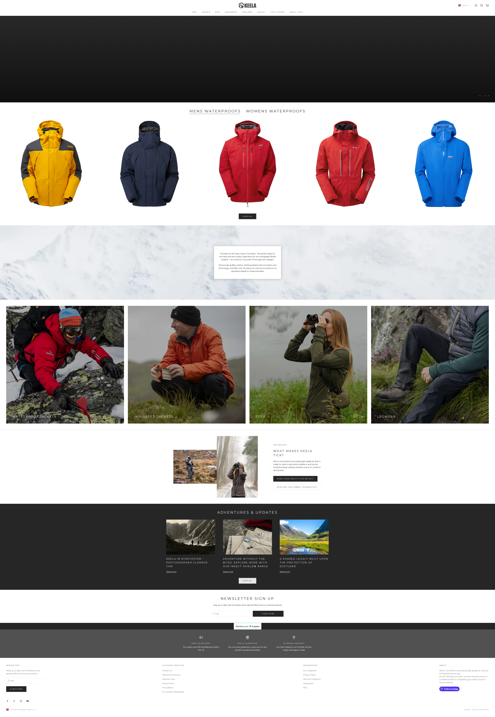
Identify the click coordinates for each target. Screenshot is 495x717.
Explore (247, 12)
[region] (247, 59)
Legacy (261, 12)
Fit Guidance (168, 687)
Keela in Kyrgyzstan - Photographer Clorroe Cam (187, 562)
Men (194, 12)
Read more (171, 572)
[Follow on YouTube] (27, 701)
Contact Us (167, 670)
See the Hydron (19, 74)
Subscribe (268, 614)
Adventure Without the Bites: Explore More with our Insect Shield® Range (245, 562)
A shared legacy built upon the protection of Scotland (304, 562)
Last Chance (277, 12)
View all (247, 216)
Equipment (231, 12)
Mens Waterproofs (215, 111)
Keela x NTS (296, 12)
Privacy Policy (309, 675)
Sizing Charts (168, 683)
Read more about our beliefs (295, 479)
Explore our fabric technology (297, 487)
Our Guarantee (309, 670)
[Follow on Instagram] (21, 701)
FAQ (305, 687)
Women (206, 12)
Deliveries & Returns (171, 675)
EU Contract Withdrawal (173, 692)
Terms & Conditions (311, 679)
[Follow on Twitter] (14, 701)
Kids (217, 12)
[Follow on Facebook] (7, 701)
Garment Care (168, 679)
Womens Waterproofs (276, 111)
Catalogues (308, 683)
